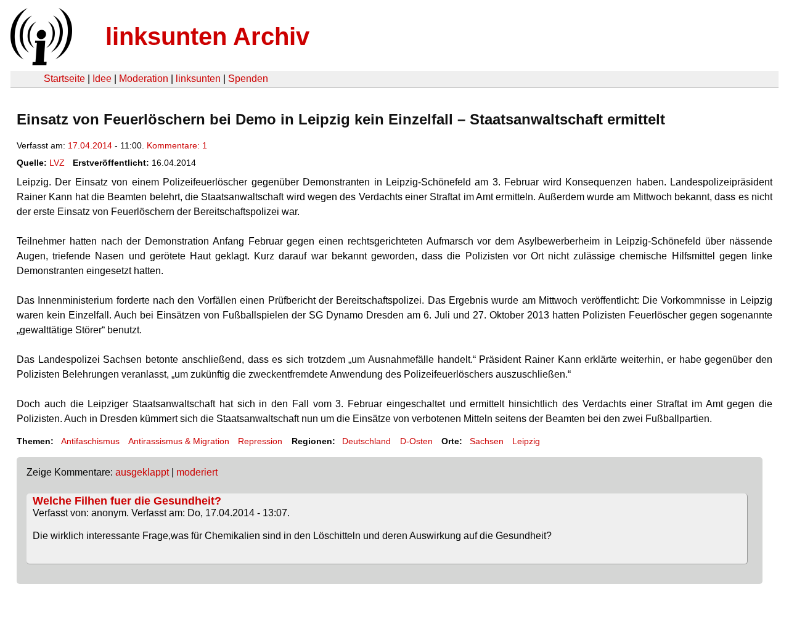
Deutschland (366, 441)
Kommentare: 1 (177, 145)
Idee (102, 78)
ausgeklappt (142, 472)
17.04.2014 (90, 145)
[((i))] (40, 62)
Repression (260, 441)
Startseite (64, 78)
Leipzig (526, 441)
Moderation (143, 78)
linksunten (198, 78)
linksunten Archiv (207, 36)
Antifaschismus (90, 441)
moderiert (197, 472)
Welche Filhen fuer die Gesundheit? (127, 501)
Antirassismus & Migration (178, 441)
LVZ (57, 163)
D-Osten (416, 441)
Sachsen (487, 441)
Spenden (248, 78)
